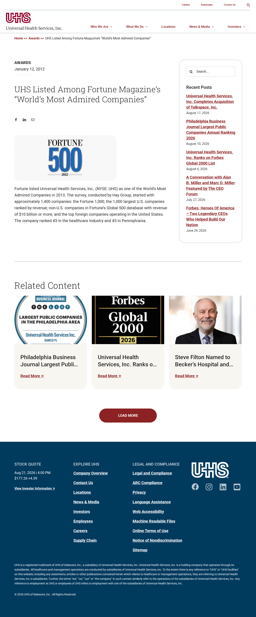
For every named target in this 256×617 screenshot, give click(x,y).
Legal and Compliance (152, 473)
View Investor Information (33, 488)
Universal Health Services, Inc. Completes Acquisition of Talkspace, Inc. (210, 102)
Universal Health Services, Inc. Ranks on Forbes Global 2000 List (209, 158)
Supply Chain (85, 540)
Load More (128, 415)
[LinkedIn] (24, 119)
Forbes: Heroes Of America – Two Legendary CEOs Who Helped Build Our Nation (210, 216)
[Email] (33, 119)
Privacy (139, 492)
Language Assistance (152, 502)
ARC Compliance (147, 482)
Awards (34, 38)
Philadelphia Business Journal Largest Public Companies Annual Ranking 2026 (210, 129)
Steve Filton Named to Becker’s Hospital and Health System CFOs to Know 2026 (203, 361)
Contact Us (83, 482)
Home (18, 38)
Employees (83, 521)
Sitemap (140, 550)
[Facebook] (17, 119)
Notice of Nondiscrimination (157, 540)
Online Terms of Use (150, 530)
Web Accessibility (148, 511)
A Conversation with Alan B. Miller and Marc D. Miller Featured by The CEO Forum (210, 185)
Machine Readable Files (154, 521)
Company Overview (90, 473)
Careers (80, 530)
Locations (82, 492)
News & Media (86, 502)
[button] (248, 5)
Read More (30, 376)
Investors (81, 511)
